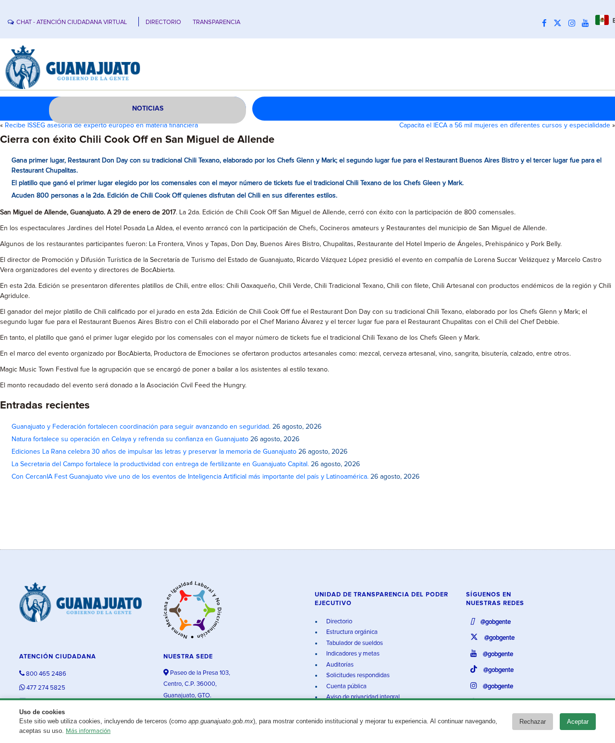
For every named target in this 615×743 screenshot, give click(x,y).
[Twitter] (560, 23)
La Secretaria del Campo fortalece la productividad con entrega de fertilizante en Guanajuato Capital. (160, 464)
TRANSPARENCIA (216, 22)
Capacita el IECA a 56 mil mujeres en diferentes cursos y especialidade (504, 125)
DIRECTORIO (163, 22)
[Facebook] (547, 23)
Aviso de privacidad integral (362, 697)
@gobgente (495, 622)
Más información (88, 731)
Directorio (338, 622)
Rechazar (532, 721)
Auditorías (339, 665)
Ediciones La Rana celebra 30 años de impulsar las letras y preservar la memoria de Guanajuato (154, 451)
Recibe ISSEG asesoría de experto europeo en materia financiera (101, 125)
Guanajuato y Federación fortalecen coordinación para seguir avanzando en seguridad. (141, 426)
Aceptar (578, 721)
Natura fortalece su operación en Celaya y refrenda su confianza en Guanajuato (130, 439)
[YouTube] (587, 23)
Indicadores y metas (352, 654)
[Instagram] (574, 23)
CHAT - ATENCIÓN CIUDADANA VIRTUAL (71, 22)
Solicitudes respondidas (357, 675)
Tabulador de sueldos (354, 643)
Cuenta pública (346, 686)
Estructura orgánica (351, 632)
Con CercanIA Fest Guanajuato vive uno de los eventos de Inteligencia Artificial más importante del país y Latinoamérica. (190, 476)
